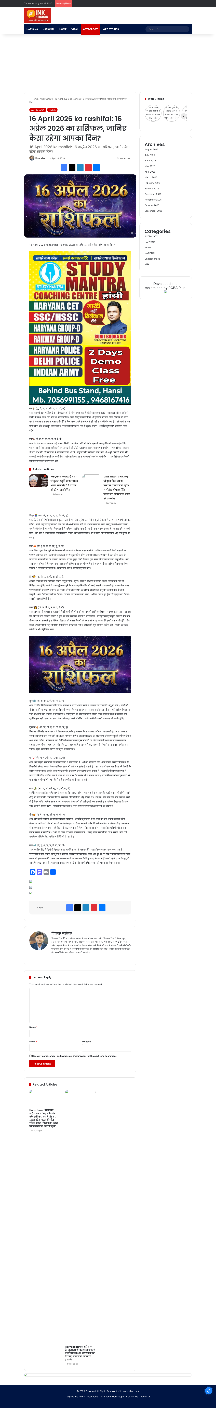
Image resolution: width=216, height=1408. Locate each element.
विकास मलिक (40, 158)
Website (86, 1041)
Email (33, 1041)
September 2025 (153, 210)
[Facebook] (64, 167)
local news (92, 1396)
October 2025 (152, 205)
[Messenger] (96, 167)
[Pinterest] (88, 167)
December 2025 (153, 194)
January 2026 (152, 188)
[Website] (53, 958)
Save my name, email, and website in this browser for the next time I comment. (74, 1056)
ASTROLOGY (90, 29)
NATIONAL (49, 29)
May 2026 (150, 166)
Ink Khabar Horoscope (112, 1396)
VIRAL (74, 29)
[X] (72, 167)
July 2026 (150, 155)
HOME (63, 29)
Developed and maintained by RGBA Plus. (165, 286)
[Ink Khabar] (37, 15)
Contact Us (132, 1396)
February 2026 (152, 183)
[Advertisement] (108, 63)
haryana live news (75, 1396)
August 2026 (151, 149)
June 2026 (150, 160)
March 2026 (151, 177)
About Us (145, 1396)
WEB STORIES (111, 29)
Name (33, 1027)
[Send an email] (46, 158)
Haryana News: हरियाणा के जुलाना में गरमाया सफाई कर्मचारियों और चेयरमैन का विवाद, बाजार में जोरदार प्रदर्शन (80, 1353)
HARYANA (32, 29)
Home (34, 98)
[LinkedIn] (80, 167)
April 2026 (150, 171)
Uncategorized (152, 258)
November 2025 (153, 199)
